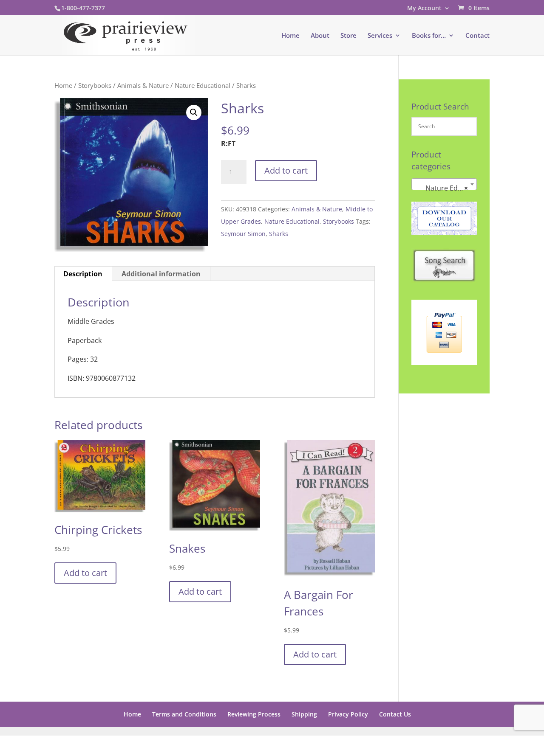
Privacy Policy (348, 714)
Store (348, 35)
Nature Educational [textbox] (445, 188)
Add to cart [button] (85, 573)
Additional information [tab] (161, 273)
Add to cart (286, 170)
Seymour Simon (243, 234)
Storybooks (94, 85)
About (320, 35)
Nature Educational (202, 85)
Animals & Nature (143, 85)
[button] (193, 112)
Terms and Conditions (184, 714)
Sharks (278, 234)
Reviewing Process (253, 714)
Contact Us (395, 714)
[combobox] (444, 184)
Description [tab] (82, 273)
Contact (477, 35)
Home (290, 35)
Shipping (304, 714)
